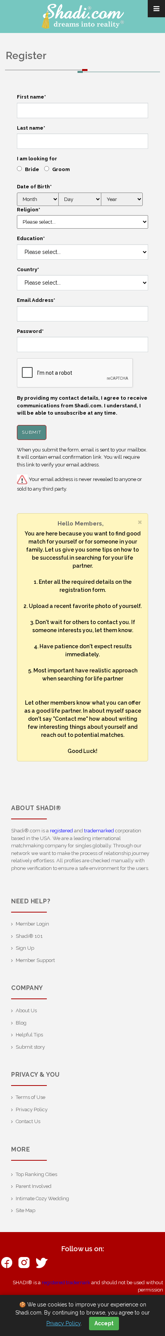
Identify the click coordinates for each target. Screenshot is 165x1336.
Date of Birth (34, 186)
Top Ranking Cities (36, 1174)
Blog (21, 1023)
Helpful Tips (29, 1035)
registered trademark (66, 1282)
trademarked (99, 831)
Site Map (25, 1210)
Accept (104, 1323)
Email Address (36, 300)
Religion (28, 210)
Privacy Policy (32, 1109)
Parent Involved (33, 1186)
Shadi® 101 (29, 936)
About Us (26, 1010)
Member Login (32, 924)
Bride (32, 169)
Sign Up (25, 948)
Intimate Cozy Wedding (42, 1198)
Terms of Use (30, 1097)
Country (28, 269)
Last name (31, 128)
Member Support (35, 960)
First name (31, 97)
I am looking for (37, 158)
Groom (61, 169)
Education (31, 238)
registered (61, 831)
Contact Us (28, 1121)
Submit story (30, 1047)
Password (30, 331)
